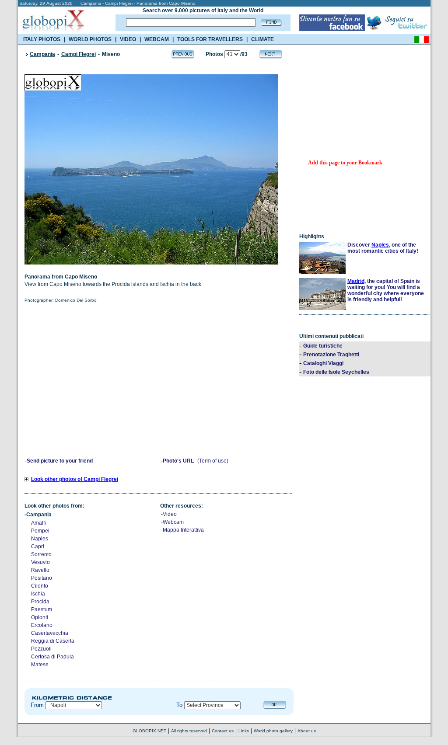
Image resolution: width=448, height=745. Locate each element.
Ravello (40, 570)
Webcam (173, 522)
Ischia (38, 594)
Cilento (39, 586)
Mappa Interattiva (183, 530)
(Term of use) (212, 461)
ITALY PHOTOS (41, 39)
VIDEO (128, 39)
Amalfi (38, 523)
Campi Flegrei (78, 54)
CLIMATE (262, 39)
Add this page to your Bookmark (345, 163)
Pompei (40, 531)
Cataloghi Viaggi (323, 363)
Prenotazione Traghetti (331, 355)
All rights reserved (189, 730)
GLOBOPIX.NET (149, 730)
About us (307, 730)
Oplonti (39, 617)
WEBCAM (156, 39)
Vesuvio (40, 562)
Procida (40, 602)
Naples (39, 539)
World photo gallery (273, 730)
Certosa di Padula (52, 657)
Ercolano (41, 625)
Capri (37, 546)
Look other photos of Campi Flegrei (74, 479)
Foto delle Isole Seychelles (336, 372)
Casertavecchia (49, 633)
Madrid (355, 281)
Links (243, 730)
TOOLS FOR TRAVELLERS (210, 39)
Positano (41, 578)
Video (170, 514)
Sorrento (41, 554)
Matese (40, 664)
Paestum (41, 609)
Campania (42, 54)
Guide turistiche (323, 346)
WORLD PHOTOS (90, 39)
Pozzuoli (41, 649)
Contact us (223, 730)
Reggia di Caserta (52, 641)
